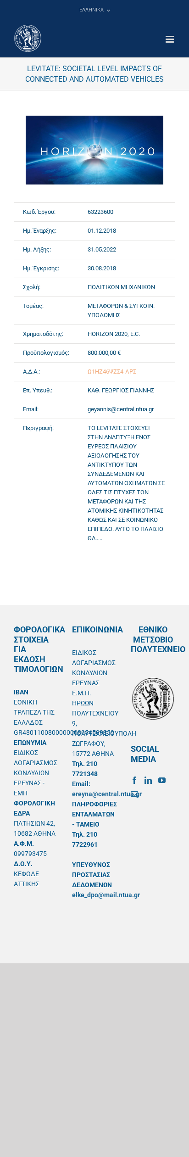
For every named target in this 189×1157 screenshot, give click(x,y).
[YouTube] (162, 780)
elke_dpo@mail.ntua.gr (106, 895)
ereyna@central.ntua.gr (107, 794)
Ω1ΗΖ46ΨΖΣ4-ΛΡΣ (112, 371)
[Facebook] (134, 780)
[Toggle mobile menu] (170, 39)
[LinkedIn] (148, 780)
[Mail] (134, 794)
